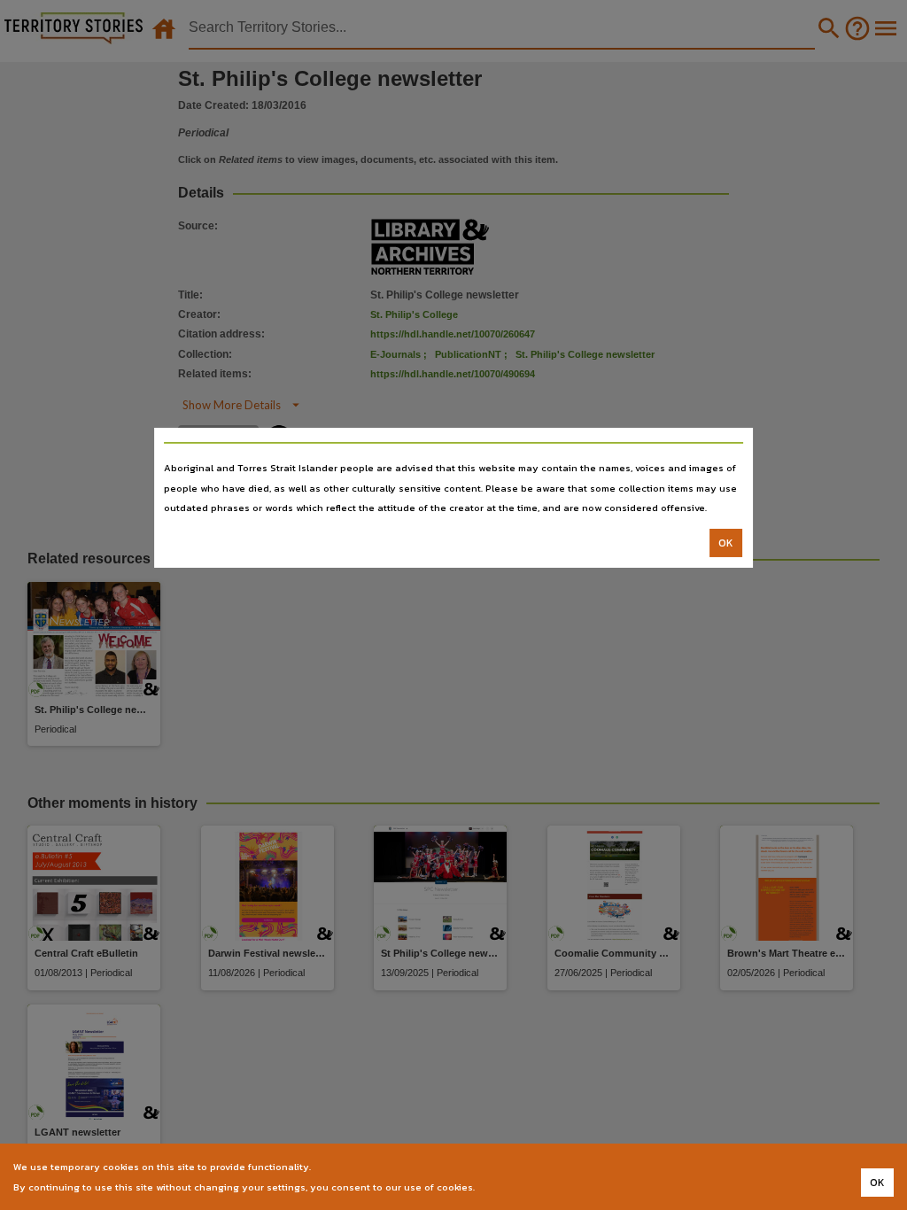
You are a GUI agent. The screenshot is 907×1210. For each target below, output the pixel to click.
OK (725, 543)
